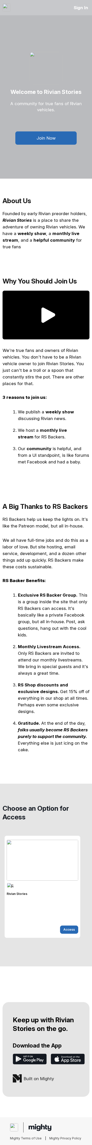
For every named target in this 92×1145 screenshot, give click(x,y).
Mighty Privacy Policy (65, 1138)
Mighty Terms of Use (26, 1138)
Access (69, 929)
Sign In (81, 7)
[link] (42, 887)
